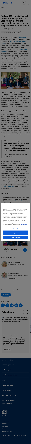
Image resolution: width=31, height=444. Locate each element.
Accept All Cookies (15, 237)
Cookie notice (24, 224)
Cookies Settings (15, 228)
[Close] (27, 205)
